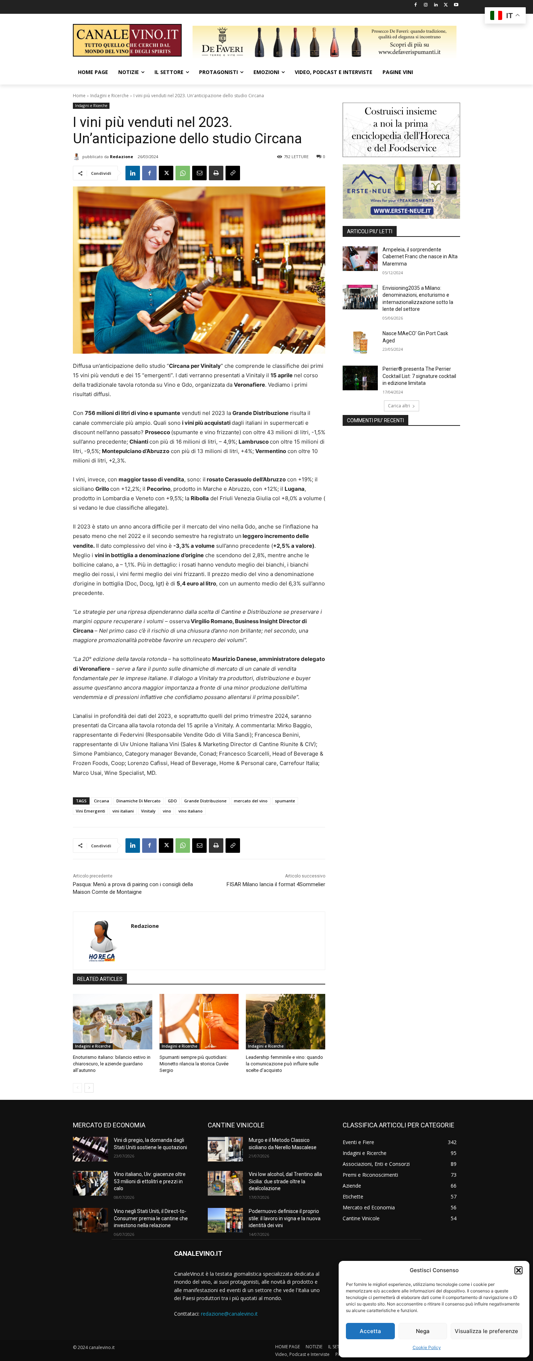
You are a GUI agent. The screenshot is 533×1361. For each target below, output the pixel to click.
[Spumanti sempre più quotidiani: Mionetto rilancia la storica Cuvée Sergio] (199, 1021)
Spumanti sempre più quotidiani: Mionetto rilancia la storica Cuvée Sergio (194, 1063)
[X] (446, 5)
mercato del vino (251, 800)
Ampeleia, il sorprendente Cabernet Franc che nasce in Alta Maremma (420, 257)
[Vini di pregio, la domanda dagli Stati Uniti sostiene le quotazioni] (90, 1149)
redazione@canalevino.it (229, 1313)
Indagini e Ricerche (109, 95)
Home (79, 95)
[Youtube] (456, 5)
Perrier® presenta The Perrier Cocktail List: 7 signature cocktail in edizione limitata (419, 376)
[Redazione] (77, 156)
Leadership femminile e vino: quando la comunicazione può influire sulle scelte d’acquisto (284, 1063)
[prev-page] (77, 1088)
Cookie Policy (427, 1347)
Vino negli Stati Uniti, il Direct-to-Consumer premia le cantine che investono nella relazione (151, 1218)
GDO (172, 800)
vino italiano (190, 811)
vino (167, 811)
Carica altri (399, 406)
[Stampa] (216, 173)
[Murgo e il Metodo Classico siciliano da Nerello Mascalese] (225, 1149)
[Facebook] (416, 5)
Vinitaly (148, 811)
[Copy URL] (233, 173)
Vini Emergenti (90, 811)
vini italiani (123, 811)
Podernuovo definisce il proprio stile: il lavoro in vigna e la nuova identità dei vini (285, 1218)
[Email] (199, 173)
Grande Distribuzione (205, 800)
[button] (518, 1270)
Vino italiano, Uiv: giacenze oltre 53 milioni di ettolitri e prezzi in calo (150, 1181)
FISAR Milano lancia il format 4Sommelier (276, 884)
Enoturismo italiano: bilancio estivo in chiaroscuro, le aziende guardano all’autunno (111, 1063)
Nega (423, 1331)
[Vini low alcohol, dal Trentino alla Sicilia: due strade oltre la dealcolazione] (225, 1183)
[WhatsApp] (182, 173)
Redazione (121, 156)
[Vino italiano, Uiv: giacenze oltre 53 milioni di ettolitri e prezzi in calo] (90, 1183)
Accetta (370, 1331)
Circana (101, 800)
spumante (285, 800)
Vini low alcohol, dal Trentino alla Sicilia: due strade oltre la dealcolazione (285, 1181)
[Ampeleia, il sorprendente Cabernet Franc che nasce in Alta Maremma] (360, 258)
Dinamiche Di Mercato (138, 800)
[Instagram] (426, 5)
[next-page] (89, 1088)
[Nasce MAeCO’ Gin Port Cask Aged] (360, 342)
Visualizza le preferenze (486, 1331)
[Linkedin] (436, 5)
